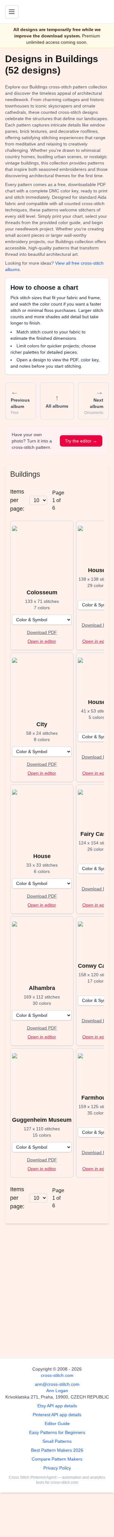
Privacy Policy (57, 1467)
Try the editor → (81, 440)
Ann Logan (57, 1390)
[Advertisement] (57, 1288)
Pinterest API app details (57, 1414)
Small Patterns (57, 1441)
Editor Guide (57, 1423)
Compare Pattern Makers (57, 1459)
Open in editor (42, 641)
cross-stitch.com (57, 1375)
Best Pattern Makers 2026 (57, 1450)
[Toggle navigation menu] (11, 11)
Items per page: (17, 500)
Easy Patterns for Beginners (57, 1432)
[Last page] (102, 500)
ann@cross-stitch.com (57, 1384)
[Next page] (92, 500)
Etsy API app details (57, 1405)
